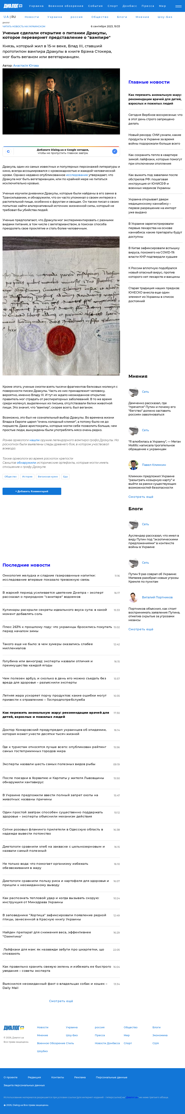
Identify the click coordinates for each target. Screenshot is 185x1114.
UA (6, 17)
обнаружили (27, 462)
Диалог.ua (132, 1097)
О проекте (11, 1077)
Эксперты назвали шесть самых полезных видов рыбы (49, 764)
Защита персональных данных (24, 1085)
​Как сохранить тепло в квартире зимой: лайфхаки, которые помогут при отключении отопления (155, 159)
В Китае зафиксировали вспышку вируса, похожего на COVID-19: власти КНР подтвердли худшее (154, 252)
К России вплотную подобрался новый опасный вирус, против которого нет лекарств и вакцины (154, 272)
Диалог (6, 22)
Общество (11, 476)
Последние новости (26, 565)
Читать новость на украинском (24, 26)
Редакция (34, 1077)
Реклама (80, 1077)
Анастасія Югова (26, 65)
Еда (65, 476)
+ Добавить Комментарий (31, 491)
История (27, 476)
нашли (34, 440)
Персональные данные (111, 1077)
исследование (77, 175)
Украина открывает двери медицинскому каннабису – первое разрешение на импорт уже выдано (152, 206)
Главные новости (149, 82)
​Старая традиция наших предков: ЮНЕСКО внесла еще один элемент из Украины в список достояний (154, 294)
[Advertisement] (61, 526)
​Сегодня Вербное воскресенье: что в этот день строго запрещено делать (155, 119)
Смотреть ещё (61, 1001)
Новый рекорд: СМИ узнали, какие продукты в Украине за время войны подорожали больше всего (154, 139)
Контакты (57, 1077)
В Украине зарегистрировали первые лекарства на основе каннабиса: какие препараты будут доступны (155, 230)
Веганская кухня (48, 476)
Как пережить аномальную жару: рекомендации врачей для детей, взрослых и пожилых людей (155, 99)
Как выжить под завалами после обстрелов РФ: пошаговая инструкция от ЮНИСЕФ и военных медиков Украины (153, 181)
